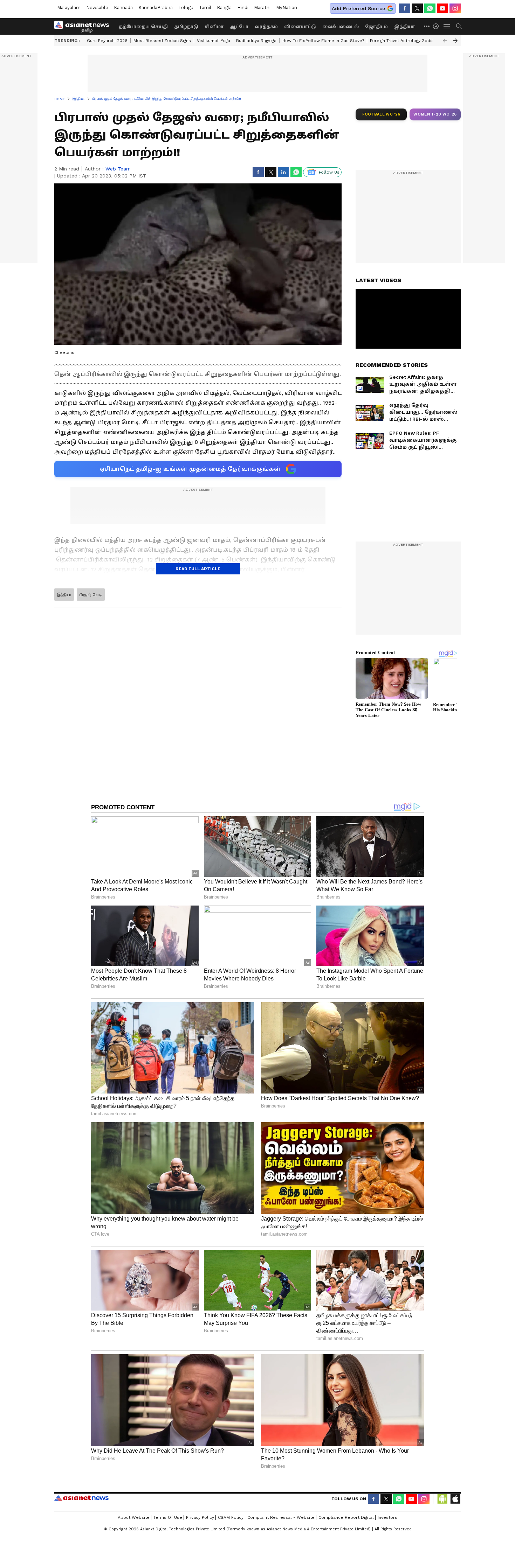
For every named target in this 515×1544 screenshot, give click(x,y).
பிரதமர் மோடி (91, 594)
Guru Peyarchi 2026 (107, 40)
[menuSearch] (459, 26)
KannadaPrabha (155, 7)
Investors (387, 1517)
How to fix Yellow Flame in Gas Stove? (323, 40)
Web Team (118, 169)
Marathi (262, 7)
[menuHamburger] (447, 26)
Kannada (123, 7)
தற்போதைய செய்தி (143, 26)
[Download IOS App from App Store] (455, 1499)
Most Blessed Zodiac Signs (162, 40)
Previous (445, 40)
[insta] (455, 8)
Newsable (97, 7)
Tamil (205, 7)
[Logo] (84, 26)
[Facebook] (404, 8)
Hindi (242, 7)
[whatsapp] (429, 8)
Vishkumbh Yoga (213, 40)
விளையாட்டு (300, 26)
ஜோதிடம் (376, 26)
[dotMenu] (427, 26)
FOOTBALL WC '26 (381, 114)
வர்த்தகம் (266, 26)
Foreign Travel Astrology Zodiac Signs (409, 40)
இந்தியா (404, 26)
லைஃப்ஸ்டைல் (340, 26)
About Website (134, 1517)
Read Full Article (198, 568)
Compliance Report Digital (346, 1517)
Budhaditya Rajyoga (256, 40)
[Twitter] (417, 8)
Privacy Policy (200, 1517)
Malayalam (69, 7)
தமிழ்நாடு (186, 26)
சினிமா (214, 26)
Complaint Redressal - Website (281, 1517)
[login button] (437, 26)
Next (455, 40)
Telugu (185, 7)
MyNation (286, 7)
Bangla (224, 7)
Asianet (81, 1498)
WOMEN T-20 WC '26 (435, 114)
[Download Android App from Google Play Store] (442, 1499)
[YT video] (442, 8)
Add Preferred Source (358, 8)
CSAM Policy (230, 1517)
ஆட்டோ (239, 26)
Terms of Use (167, 1517)
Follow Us (329, 172)
